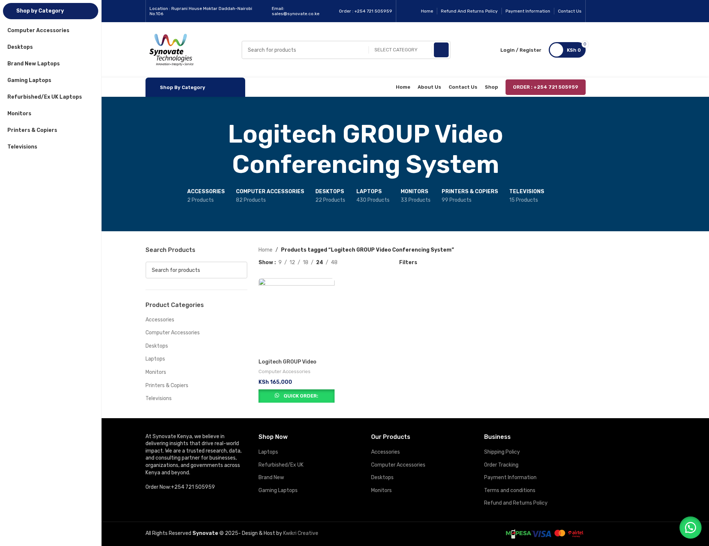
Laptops (155, 359)
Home (265, 250)
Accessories (159, 320)
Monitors (155, 372)
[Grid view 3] (366, 262)
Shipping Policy (502, 452)
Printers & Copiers (166, 385)
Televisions (158, 398)
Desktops (156, 346)
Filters (408, 262)
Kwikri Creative (300, 533)
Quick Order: (301, 396)
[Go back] (136, 149)
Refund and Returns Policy (516, 503)
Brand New (271, 477)
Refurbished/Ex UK (281, 465)
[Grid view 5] (377, 262)
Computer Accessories (172, 333)
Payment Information (510, 477)
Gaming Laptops (278, 490)
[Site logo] (171, 50)
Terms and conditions (509, 490)
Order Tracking (501, 465)
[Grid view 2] (354, 262)
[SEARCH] (441, 49)
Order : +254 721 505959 (545, 87)
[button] (690, 527)
